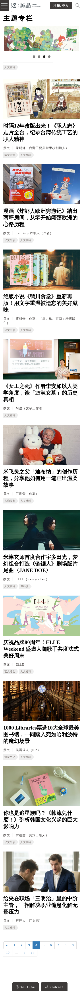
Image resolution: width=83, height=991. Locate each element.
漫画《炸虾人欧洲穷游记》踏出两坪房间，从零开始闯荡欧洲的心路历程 (40, 217)
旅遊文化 (9, 757)
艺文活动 (9, 671)
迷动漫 (24, 586)
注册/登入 (61, 5)
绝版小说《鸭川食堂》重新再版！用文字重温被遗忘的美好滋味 (40, 303)
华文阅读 (9, 155)
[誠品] (26, 5)
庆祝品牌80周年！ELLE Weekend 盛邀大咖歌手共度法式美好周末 (41, 648)
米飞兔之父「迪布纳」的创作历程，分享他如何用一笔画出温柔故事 (40, 478)
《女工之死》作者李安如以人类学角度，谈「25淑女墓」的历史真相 (40, 392)
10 (8, 952)
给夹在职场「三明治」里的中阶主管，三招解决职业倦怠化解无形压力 (40, 905)
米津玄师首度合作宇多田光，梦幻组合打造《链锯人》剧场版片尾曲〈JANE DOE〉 (40, 563)
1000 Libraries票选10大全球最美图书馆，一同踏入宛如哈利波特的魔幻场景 (41, 734)
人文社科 (9, 67)
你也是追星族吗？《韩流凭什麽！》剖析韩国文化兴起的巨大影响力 (40, 819)
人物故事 (9, 500)
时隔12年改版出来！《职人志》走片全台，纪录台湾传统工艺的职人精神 (40, 132)
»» (33, 952)
